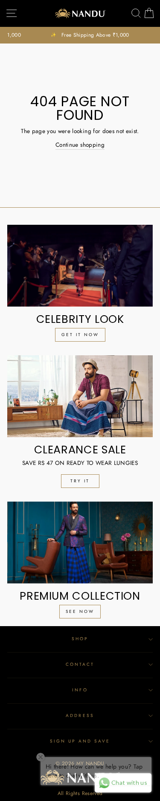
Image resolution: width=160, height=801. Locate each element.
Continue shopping (80, 144)
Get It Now (80, 334)
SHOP (80, 639)
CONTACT (80, 664)
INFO (79, 690)
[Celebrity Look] (80, 266)
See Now (80, 611)
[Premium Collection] (80, 542)
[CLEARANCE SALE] (80, 396)
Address (80, 715)
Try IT (80, 481)
